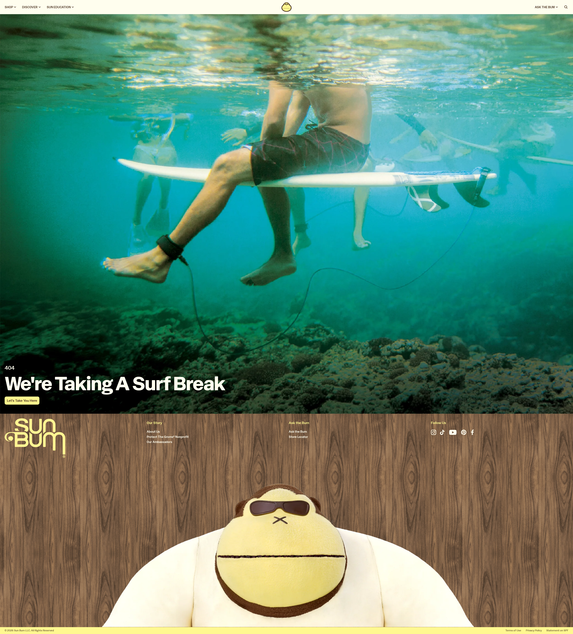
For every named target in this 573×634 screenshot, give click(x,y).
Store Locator (298, 437)
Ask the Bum (298, 432)
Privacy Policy (534, 630)
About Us (153, 432)
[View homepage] (286, 7)
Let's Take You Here (22, 400)
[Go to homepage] (35, 438)
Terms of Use (513, 630)
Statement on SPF (557, 630)
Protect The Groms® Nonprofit (168, 437)
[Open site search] (566, 7)
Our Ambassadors (159, 442)
